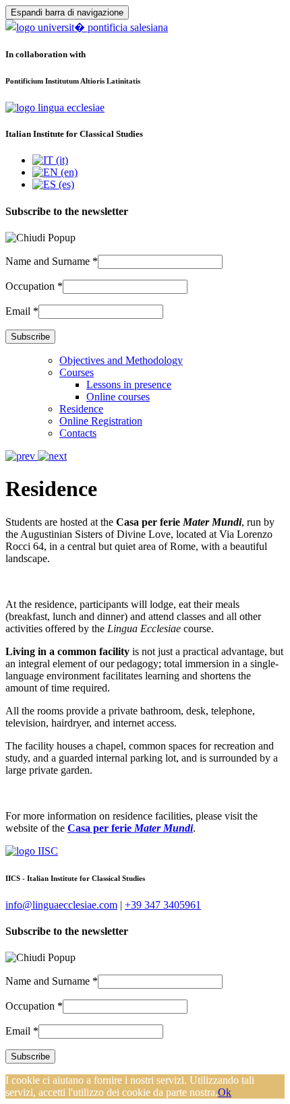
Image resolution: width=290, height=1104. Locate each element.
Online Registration (100, 421)
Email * (21, 311)
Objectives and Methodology (121, 360)
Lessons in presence (128, 384)
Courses (76, 372)
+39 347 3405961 (163, 905)
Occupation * (34, 286)
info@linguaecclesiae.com (61, 905)
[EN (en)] (55, 172)
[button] (21, 456)
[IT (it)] (50, 160)
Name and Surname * (51, 261)
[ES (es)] (53, 184)
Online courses (118, 396)
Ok (224, 1092)
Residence (81, 409)
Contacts (77, 433)
